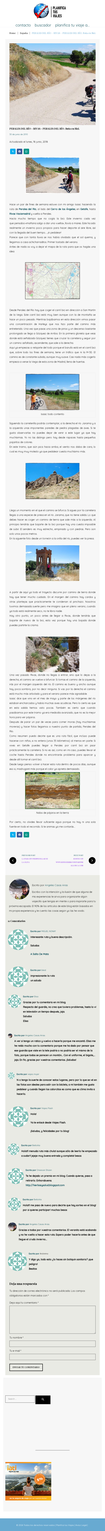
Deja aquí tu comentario (24, 1302)
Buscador (43, 25)
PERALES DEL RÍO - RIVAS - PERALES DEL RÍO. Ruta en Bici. (44, 128)
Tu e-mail (15, 1350)
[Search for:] (20, 1398)
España (24, 32)
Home (12, 32)
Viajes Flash (47, 1108)
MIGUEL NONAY (48, 931)
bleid (43, 970)
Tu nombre (16, 1337)
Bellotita (36, 1145)
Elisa (36, 996)
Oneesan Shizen (44, 1170)
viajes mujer (33, 1074)
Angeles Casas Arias (56, 885)
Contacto (23, 25)
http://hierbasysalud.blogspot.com (45, 1185)
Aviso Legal (81, 1525)
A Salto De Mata (39, 954)
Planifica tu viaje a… (72, 25)
